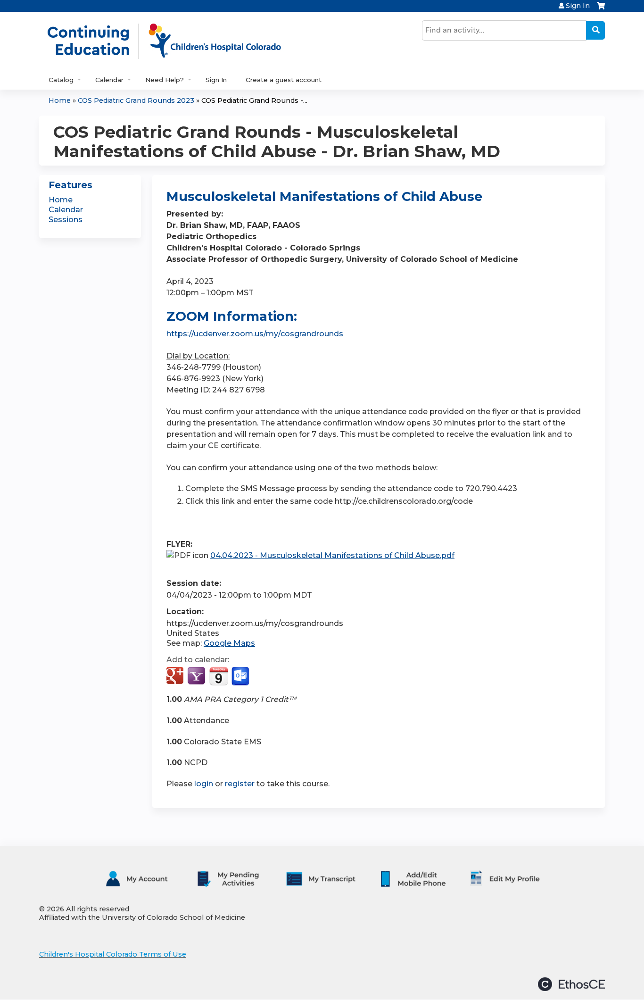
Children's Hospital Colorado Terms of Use (112, 954)
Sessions (66, 219)
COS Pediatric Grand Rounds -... (254, 100)
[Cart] (601, 9)
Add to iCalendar (218, 676)
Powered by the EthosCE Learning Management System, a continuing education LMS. (571, 984)
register (240, 783)
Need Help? (164, 79)
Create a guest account (284, 79)
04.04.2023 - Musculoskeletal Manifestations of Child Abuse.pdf (332, 555)
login (203, 783)
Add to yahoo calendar (197, 676)
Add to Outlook (241, 676)
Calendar (109, 79)
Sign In (578, 5)
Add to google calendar (176, 676)
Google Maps (229, 643)
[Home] (174, 41)
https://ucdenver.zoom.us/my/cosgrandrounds (254, 333)
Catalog (61, 79)
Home (60, 100)
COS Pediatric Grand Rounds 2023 (136, 100)
